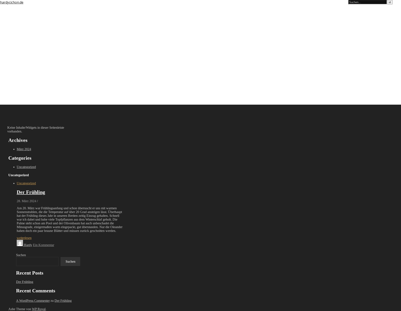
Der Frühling (31, 192)
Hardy (28, 245)
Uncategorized (26, 167)
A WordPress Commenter (33, 300)
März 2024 (24, 149)
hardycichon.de (11, 2)
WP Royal (39, 309)
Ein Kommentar (43, 245)
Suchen (21, 255)
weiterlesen (24, 238)
